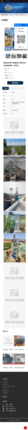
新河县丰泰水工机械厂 (4, 418)
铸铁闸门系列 (5, 382)
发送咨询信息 (15, 82)
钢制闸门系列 (5, 384)
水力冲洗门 (5, 388)
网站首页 (11, 14)
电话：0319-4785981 (10, 406)
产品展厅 (17, 14)
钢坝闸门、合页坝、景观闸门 (9, 386)
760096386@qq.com (12, 408)
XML (23, 418)
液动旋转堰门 (5, 393)
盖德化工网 (11, 420)
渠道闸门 (22, 14)
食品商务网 (17, 420)
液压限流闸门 (5, 390)
